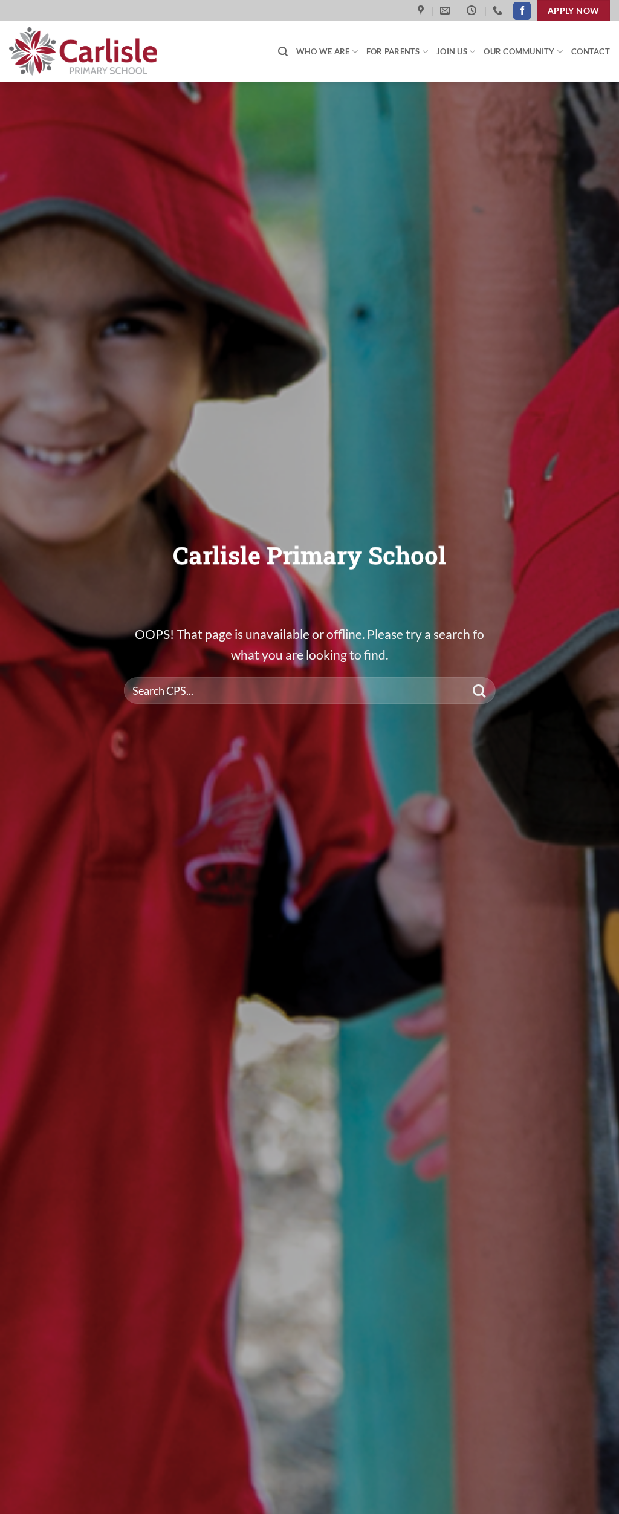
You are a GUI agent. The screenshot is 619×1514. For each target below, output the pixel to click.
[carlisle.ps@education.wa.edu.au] (446, 10)
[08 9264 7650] (499, 10)
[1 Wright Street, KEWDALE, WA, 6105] (422, 10)
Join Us (451, 51)
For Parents (393, 51)
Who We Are (323, 51)
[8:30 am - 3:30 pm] (473, 10)
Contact (590, 51)
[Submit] (479, 690)
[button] (283, 51)
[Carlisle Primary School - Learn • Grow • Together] (87, 51)
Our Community (519, 51)
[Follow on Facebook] (522, 11)
